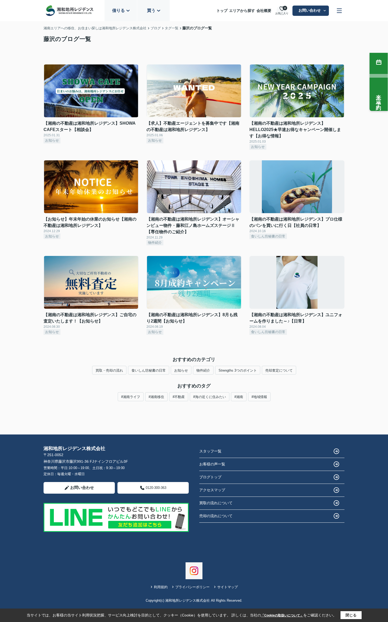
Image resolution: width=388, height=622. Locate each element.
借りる (118, 10)
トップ (222, 10)
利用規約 (161, 587)
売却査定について (279, 370)
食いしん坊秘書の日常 (148, 370)
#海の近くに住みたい (209, 397)
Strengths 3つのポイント (238, 370)
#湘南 (238, 397)
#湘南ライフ (130, 397)
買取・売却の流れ (109, 370)
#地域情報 (259, 397)
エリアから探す (242, 10)
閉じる (351, 615)
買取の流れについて (216, 503)
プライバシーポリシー (192, 587)
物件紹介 (203, 370)
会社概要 (264, 10)
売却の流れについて (216, 516)
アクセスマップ (212, 490)
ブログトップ (210, 477)
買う (151, 10)
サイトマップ (227, 587)
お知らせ (181, 370)
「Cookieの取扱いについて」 (282, 615)
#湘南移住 (156, 397)
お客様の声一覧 (212, 464)
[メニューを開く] (339, 11)
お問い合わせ (310, 10)
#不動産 (179, 397)
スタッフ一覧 (210, 451)
